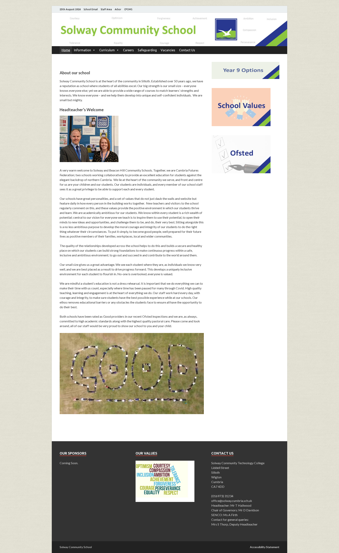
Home (66, 50)
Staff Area (106, 9)
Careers (128, 50)
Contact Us (187, 50)
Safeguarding (147, 50)
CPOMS (128, 9)
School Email (91, 9)
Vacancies (168, 50)
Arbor (118, 9)
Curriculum (107, 50)
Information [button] (82, 50)
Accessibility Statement (264, 547)
